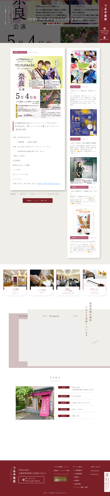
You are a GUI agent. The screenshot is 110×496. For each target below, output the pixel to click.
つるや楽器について (61, 467)
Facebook (94, 474)
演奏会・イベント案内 (62, 470)
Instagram (95, 470)
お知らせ (23, 194)
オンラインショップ (61, 474)
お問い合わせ (95, 467)
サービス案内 (77, 467)
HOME (13, 194)
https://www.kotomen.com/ (49, 183)
